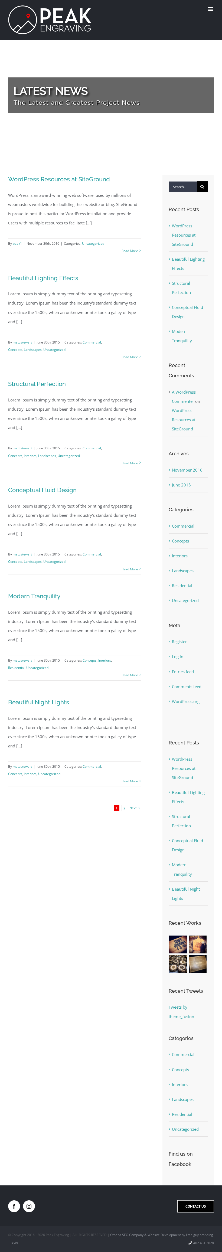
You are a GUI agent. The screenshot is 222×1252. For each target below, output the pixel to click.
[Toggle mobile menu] (211, 9)
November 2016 (187, 470)
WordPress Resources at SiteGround (59, 179)
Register (179, 641)
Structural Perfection (37, 383)
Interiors (30, 455)
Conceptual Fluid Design (42, 489)
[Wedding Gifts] (178, 944)
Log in (177, 656)
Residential (16, 667)
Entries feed (183, 671)
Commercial (92, 342)
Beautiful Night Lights (38, 702)
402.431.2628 (203, 1243)
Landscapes (33, 349)
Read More (130, 251)
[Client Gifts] (197, 964)
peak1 (17, 243)
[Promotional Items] (178, 964)
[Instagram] (29, 1206)
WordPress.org (186, 701)
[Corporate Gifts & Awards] (197, 944)
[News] (111, 95)
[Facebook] (14, 1206)
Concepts (15, 349)
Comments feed (186, 686)
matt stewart (22, 342)
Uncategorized (93, 243)
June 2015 (181, 485)
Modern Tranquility (34, 596)
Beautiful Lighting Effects (43, 278)
